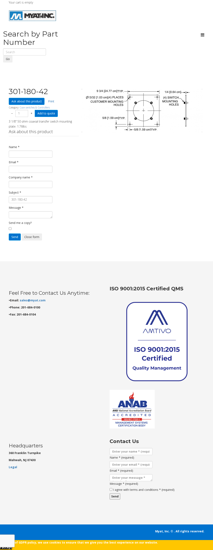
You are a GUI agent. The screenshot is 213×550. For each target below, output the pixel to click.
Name (14, 147)
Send (14, 237)
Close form (31, 237)
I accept (6, 547)
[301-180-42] (142, 110)
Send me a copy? (20, 223)
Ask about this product (26, 101)
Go (8, 59)
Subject (15, 192)
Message (16, 208)
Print (51, 101)
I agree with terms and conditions (144, 490)
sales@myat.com (33, 300)
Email (14, 162)
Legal (13, 467)
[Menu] (202, 35)
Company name (21, 177)
